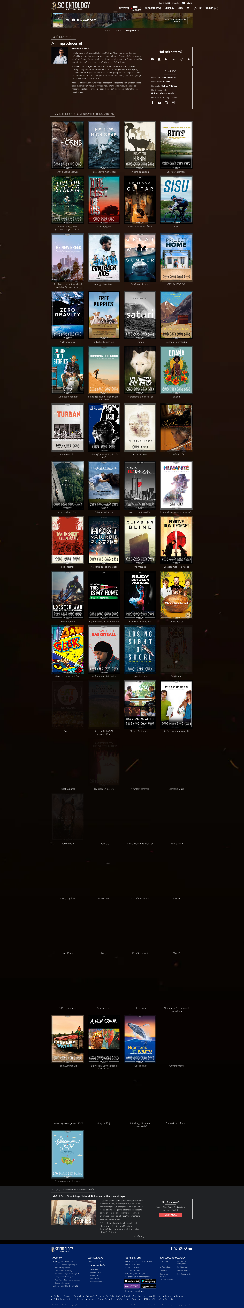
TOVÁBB (138, 1236)
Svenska (136, 1299)
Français (169, 1299)
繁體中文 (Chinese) (152, 1299)
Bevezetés (94, 1269)
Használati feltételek (132, 1305)
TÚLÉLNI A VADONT (81, 20)
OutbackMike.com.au (161, 93)
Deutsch (77, 1296)
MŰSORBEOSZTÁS (153, 8)
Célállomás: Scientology (63, 1271)
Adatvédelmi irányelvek (167, 1305)
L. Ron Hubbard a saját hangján (66, 1265)
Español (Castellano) (133, 1296)
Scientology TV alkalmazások (138, 1276)
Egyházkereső (182, 1267)
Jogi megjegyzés (184, 1305)
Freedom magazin (166, 1280)
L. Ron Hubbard (165, 1267)
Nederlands (79, 1299)
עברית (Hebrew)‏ (154, 1296)
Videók (118, 30)
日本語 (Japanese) (62, 1299)
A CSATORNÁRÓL (96, 1265)
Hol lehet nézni (95, 1272)
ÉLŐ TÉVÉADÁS (95, 1258)
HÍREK (180, 8)
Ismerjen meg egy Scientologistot (67, 1274)
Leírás (108, 30)
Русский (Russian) (119, 1299)
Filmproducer (132, 30)
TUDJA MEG (169, 1214)
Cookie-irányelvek (149, 1305)
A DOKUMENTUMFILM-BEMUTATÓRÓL (72, 1189)
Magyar (168, 1296)
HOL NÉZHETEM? (132, 1258)
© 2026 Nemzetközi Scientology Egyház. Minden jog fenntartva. (73, 1305)
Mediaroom (94, 1275)
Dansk (67, 1296)
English (57, 1296)
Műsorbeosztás (96, 1261)
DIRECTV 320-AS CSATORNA (139, 1261)
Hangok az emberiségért (64, 1277)
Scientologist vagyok (62, 1283)
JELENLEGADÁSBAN (136, 8)
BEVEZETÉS (124, 8)
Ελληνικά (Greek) (94, 1296)
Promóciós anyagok (97, 1281)
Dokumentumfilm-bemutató (65, 1286)
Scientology (164, 1261)
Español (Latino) (113, 1296)
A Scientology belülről (62, 1268)
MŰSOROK (169, 8)
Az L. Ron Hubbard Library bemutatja (68, 1280)
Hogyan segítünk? (183, 1270)
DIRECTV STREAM (133, 1264)
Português (102, 1299)
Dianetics (163, 1270)
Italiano (179, 1296)
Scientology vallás (183, 1274)
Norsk (91, 1299)
